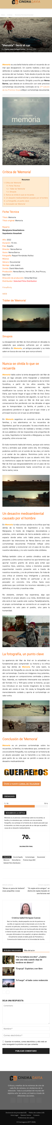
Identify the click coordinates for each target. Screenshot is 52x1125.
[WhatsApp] (27, 57)
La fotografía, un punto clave (16, 201)
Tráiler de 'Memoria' (15, 189)
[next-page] (7, 992)
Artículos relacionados (12, 950)
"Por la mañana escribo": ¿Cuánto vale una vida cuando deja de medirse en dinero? (31, 960)
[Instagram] (19, 1100)
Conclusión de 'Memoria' (14, 204)
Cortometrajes (29, 857)
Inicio (3, 15)
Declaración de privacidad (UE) (16, 1113)
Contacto (36, 1115)
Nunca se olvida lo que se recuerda (19, 195)
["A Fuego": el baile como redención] (8, 983)
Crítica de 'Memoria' (12, 183)
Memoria (6, 860)
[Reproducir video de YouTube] (26, 317)
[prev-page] (3, 992)
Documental (41, 857)
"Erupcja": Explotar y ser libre (29, 968)
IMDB (4, 294)
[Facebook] (4, 57)
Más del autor (29, 950)
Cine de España (18, 857)
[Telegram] (21, 57)
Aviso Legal (14, 1115)
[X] (10, 57)
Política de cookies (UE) (36, 1113)
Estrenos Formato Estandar (24, 15)
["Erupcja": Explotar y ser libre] (8, 971)
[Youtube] (39, 1100)
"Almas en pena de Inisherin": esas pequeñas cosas (13, 889)
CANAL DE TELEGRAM (29, 783)
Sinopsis (11, 192)
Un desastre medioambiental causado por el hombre (26, 198)
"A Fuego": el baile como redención (32, 980)
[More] (32, 57)
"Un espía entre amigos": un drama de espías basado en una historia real (39, 891)
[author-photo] (26, 914)
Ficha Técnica (13, 186)
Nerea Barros (16, 860)
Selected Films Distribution (12, 863)
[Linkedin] (16, 57)
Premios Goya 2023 (29, 860)
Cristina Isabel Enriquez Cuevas (14, 49)
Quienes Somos (26, 1115)
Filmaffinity (7, 287)
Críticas (9, 15)
